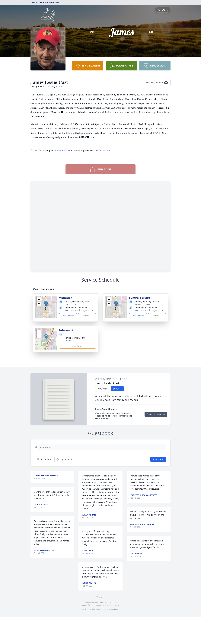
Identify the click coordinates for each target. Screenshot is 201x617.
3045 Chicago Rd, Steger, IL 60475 (80, 310)
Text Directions (68, 316)
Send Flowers (77, 346)
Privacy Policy (93, 605)
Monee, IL (69, 340)
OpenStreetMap (103, 609)
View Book (102, 388)
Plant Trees (87, 316)
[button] (46, 304)
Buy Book (117, 388)
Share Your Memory (156, 414)
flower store (104, 150)
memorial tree (63, 150)
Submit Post (158, 459)
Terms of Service (108, 605)
